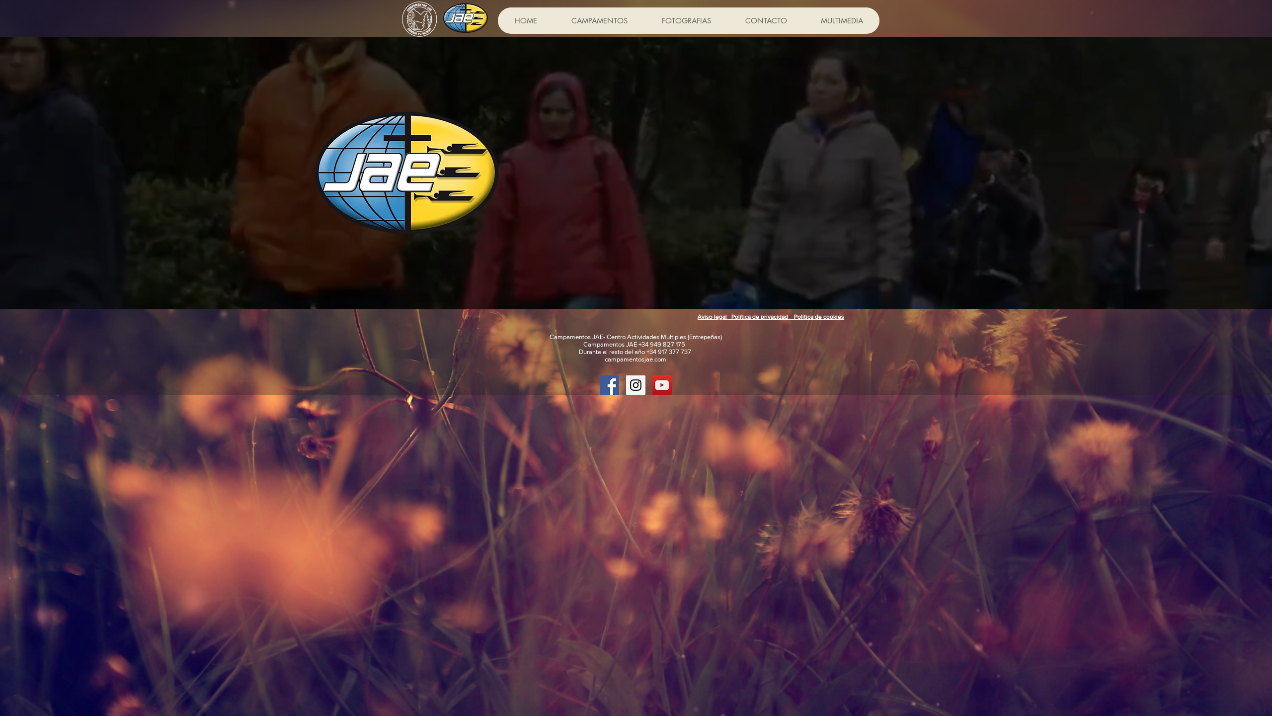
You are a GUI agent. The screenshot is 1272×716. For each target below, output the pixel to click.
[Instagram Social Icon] (635, 385)
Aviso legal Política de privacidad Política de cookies (771, 316)
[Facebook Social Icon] (609, 385)
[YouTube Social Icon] (662, 385)
